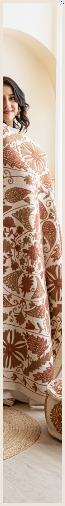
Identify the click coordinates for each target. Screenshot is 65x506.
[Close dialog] (61, 3)
